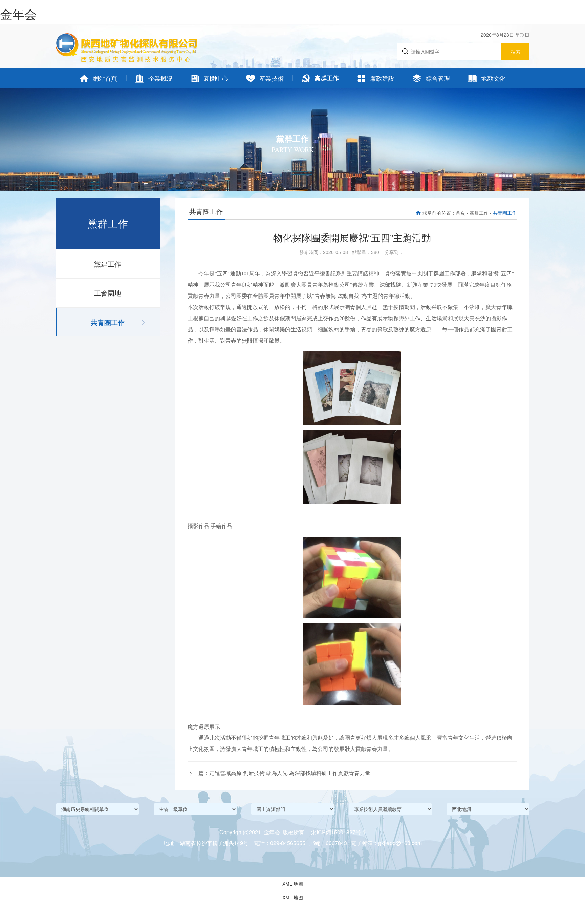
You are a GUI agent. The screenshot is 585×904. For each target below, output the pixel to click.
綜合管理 (438, 78)
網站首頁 (105, 78)
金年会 (18, 13)
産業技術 (271, 78)
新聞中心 (216, 78)
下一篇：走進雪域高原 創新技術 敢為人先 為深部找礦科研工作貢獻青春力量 (279, 773)
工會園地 (107, 293)
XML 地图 (292, 897)
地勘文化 (493, 78)
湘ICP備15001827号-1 (338, 832)
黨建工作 (107, 264)
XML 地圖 (292, 883)
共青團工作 (108, 322)
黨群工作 (327, 78)
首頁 (460, 212)
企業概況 (160, 78)
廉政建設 (382, 78)
